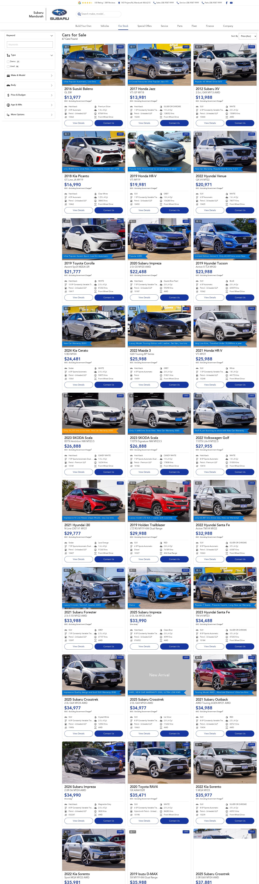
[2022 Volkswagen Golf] (225, 414)
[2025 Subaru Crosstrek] (93, 675)
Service (164, 26)
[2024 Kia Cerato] (93, 326)
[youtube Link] (231, 3)
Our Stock (123, 26)
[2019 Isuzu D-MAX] (159, 850)
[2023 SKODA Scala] (93, 414)
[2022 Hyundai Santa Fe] (225, 501)
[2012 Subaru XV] (225, 65)
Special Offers (144, 26)
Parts (179, 26)
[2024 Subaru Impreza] (93, 762)
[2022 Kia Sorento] (225, 762)
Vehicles (105, 26)
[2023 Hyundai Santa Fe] (225, 588)
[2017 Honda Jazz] (159, 65)
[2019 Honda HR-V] (159, 152)
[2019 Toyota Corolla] (93, 239)
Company (228, 26)
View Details (78, 123)
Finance (210, 26)
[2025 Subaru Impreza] (159, 588)
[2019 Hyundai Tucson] (225, 239)
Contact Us (108, 123)
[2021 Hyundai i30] (93, 501)
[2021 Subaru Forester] (93, 588)
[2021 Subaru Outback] (225, 675)
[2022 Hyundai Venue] (225, 152)
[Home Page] (48, 14)
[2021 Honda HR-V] (225, 326)
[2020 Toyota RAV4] (159, 762)
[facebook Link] (227, 3)
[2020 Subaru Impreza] (159, 239)
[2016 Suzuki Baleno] (93, 65)
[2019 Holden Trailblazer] (159, 501)
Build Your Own (83, 26)
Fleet (194, 26)
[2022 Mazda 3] (159, 326)
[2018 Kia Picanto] (93, 152)
